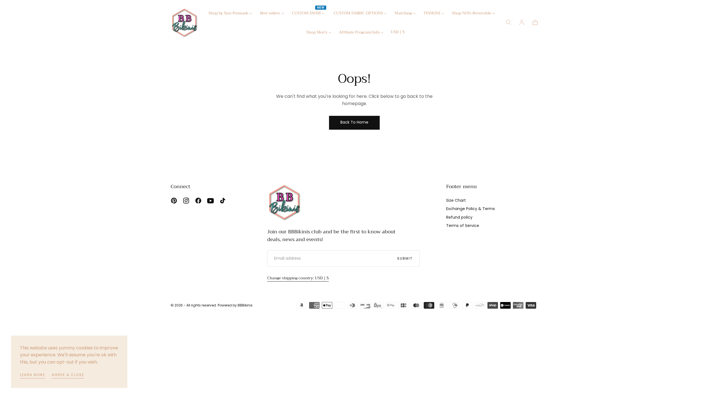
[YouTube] (210, 201)
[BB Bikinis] (284, 202)
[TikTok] (223, 201)
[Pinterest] (174, 201)
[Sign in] (521, 22)
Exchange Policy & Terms (470, 208)
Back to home (354, 122)
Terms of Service (462, 225)
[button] (398, 33)
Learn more (32, 374)
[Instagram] (186, 201)
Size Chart (456, 200)
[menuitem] (230, 14)
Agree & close (68, 374)
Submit (405, 258)
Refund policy (459, 217)
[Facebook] (198, 201)
